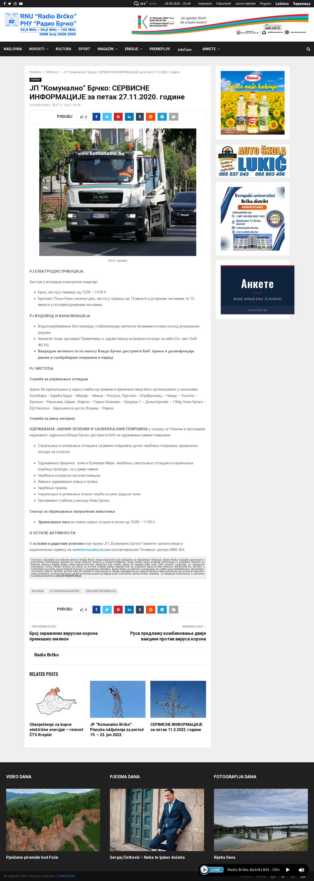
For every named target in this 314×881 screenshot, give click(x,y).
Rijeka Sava (224, 857)
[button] (288, 870)
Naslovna (13, 49)
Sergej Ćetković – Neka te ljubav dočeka (147, 857)
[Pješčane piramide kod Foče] (53, 820)
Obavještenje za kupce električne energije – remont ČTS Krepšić (56, 729)
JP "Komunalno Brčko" (65, 591)
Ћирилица (301, 4)
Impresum (205, 3)
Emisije (131, 49)
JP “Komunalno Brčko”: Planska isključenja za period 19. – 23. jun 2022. (117, 729)
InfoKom (35, 79)
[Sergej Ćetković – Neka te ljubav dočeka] (157, 820)
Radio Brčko (42, 105)
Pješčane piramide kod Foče (32, 857)
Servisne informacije (101, 591)
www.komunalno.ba (88, 549)
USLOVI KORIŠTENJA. (69, 576)
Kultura (63, 49)
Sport (84, 49)
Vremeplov (159, 49)
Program (265, 3)
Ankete (209, 49)
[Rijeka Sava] (261, 820)
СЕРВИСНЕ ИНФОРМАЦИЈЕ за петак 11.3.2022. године (176, 727)
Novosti (36, 49)
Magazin (106, 49)
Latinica (282, 4)
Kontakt (261, 876)
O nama (245, 876)
